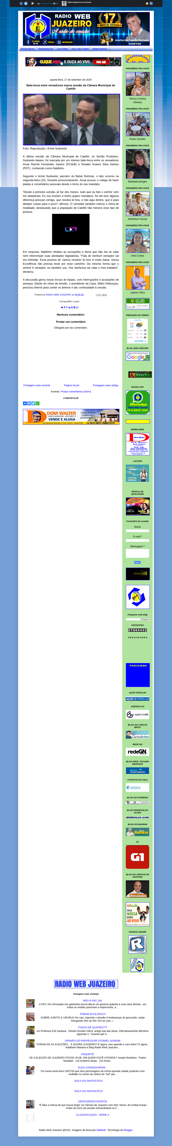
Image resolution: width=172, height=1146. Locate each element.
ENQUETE (87, 1054)
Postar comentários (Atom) (76, 391)
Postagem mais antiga (105, 385)
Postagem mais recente (36, 385)
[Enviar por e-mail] (97, 295)
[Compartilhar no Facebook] (103, 295)
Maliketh (101, 1130)
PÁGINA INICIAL (28, 49)
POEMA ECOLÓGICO (92, 1014)
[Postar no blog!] (99, 295)
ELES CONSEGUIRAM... (92, 1067)
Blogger (128, 1130)
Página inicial (71, 385)
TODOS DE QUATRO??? (92, 1027)
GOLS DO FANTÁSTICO (88, 1080)
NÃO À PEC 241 (92, 1000)
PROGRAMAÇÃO (45, 49)
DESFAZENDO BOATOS (92, 1101)
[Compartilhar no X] (101, 295)
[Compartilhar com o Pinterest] (106, 295)
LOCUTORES (62, 49)
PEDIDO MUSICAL (100, 49)
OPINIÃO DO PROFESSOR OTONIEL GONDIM (92, 1040)
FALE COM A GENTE (80, 49)
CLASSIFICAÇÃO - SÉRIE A (92, 1114)
